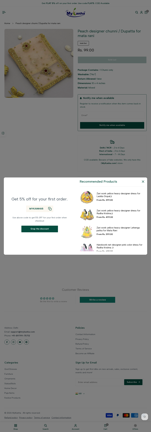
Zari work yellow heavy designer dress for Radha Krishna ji (118, 212)
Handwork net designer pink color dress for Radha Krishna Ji (119, 246)
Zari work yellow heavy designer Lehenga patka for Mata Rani (118, 229)
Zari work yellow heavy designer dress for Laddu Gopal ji (118, 195)
